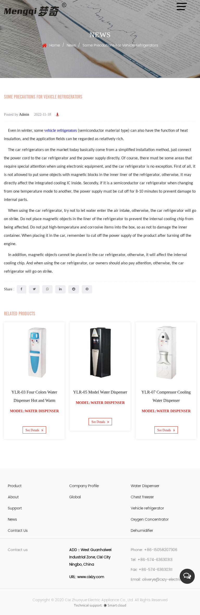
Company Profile (84, 486)
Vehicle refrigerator (147, 508)
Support (15, 508)
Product (15, 486)
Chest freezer (142, 497)
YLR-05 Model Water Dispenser (100, 392)
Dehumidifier (142, 531)
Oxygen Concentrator (150, 519)
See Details (33, 430)
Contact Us (18, 531)
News (71, 45)
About (13, 497)
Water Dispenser (145, 486)
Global (75, 497)
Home (54, 45)
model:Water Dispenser (34, 411)
